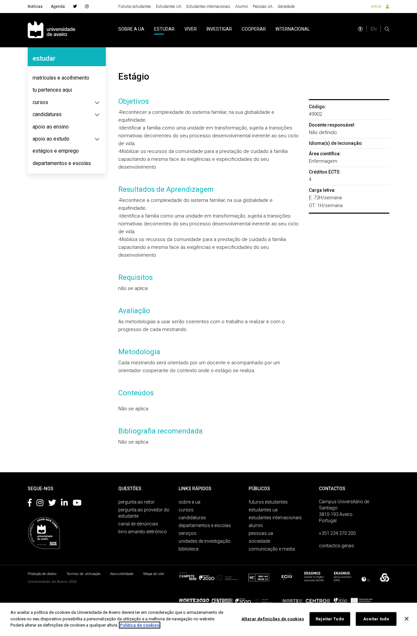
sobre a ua (131, 29)
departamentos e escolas (62, 163)
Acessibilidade (122, 574)
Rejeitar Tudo (330, 618)
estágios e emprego (56, 151)
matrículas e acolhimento (61, 78)
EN (374, 29)
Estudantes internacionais (208, 6)
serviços (187, 533)
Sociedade (286, 6)
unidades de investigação (205, 541)
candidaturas (47, 114)
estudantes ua (263, 509)
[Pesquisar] (387, 29)
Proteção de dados (42, 574)
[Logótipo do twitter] (52, 504)
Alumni (241, 6)
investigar (219, 29)
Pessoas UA (263, 6)
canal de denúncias (138, 523)
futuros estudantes (268, 502)
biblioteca (188, 549)
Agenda (58, 6)
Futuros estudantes (134, 6)
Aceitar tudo (376, 618)
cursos (40, 102)
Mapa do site (153, 574)
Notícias (35, 6)
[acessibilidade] (360, 29)
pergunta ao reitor (136, 502)
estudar (164, 29)
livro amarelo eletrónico (142, 531)
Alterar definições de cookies (272, 618)
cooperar (254, 29)
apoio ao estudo (51, 139)
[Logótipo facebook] (30, 504)
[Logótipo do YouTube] (77, 504)
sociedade (259, 541)
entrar (376, 6)
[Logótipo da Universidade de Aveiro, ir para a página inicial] (51, 30)
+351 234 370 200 (337, 533)
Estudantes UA (168, 6)
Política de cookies (139, 625)
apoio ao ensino (51, 127)
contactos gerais (336, 545)
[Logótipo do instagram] (39, 504)
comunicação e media (272, 549)
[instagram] (87, 6)
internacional (293, 29)
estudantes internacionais (275, 517)
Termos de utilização (83, 574)
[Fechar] (406, 619)
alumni (256, 525)
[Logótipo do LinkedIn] (64, 504)
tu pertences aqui (52, 90)
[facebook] (75, 6)
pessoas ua (261, 533)
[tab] (67, 78)
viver (190, 29)
